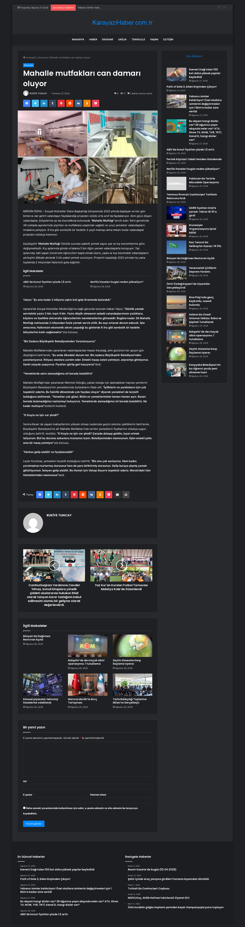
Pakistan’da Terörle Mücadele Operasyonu (204, 180)
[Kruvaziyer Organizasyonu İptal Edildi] (176, 230)
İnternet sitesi (98, 794)
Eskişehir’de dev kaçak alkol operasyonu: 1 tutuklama (86, 662)
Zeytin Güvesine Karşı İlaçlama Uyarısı (127, 662)
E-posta (28, 794)
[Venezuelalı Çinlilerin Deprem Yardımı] (176, 273)
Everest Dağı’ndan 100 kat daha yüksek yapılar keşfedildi (204, 73)
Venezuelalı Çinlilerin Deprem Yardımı (202, 269)
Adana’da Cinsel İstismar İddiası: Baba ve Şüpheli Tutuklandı (205, 318)
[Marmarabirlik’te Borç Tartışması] (87, 685)
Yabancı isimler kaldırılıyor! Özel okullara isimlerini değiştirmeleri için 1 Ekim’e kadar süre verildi (129, 7)
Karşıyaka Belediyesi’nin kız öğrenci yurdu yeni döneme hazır (205, 368)
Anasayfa (78, 39)
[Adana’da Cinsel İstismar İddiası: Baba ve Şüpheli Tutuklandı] (176, 319)
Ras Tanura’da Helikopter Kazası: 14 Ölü (205, 244)
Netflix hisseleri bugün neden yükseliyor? (116, 282)
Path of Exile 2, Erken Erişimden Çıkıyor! (192, 86)
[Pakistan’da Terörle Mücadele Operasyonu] (176, 183)
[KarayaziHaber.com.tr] (122, 22)
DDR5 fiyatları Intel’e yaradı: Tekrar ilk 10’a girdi (203, 211)
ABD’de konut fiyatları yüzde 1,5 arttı (47, 282)
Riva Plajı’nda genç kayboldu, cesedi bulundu (201, 301)
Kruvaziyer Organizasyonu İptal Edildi (202, 228)
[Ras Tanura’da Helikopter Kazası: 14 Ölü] (176, 247)
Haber (93, 39)
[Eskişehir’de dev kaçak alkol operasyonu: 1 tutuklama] (87, 646)
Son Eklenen (194, 56)
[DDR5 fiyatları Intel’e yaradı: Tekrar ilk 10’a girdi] (176, 213)
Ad (25, 781)
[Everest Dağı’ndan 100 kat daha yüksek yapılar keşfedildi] (176, 74)
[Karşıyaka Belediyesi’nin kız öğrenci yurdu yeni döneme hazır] (176, 369)
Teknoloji (138, 39)
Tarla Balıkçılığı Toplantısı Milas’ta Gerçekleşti (130, 700)
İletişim (168, 39)
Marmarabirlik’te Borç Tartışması (82, 700)
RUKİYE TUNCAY (38, 93)
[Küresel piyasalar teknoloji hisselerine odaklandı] (43, 685)
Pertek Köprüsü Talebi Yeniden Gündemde (194, 159)
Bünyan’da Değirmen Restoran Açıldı (36, 637)
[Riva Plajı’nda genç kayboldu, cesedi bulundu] (176, 302)
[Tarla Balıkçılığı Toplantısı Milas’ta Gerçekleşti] (132, 685)
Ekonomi (107, 39)
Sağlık (122, 39)
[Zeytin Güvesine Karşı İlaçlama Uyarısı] (132, 646)
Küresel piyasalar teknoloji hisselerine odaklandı (40, 700)
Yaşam (154, 39)
